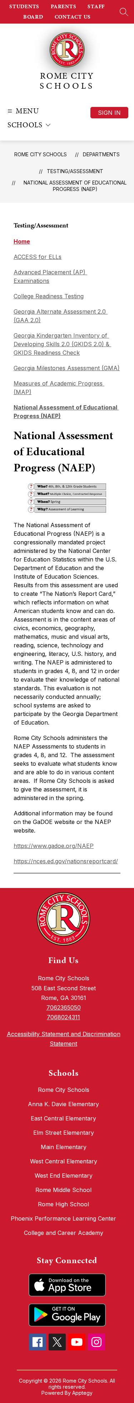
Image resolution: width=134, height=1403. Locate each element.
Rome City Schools (40, 154)
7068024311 (63, 1017)
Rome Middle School (63, 1189)
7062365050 (63, 1007)
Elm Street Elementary (63, 1132)
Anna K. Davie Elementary (63, 1104)
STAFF (96, 6)
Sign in (109, 112)
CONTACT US (73, 16)
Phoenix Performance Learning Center (63, 1218)
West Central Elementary (63, 1161)
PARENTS (63, 6)
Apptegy (82, 1393)
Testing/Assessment (75, 171)
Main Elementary (63, 1147)
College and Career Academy (63, 1232)
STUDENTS (24, 6)
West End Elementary (64, 1175)
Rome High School (63, 1204)
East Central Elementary (63, 1118)
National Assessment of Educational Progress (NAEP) (75, 186)
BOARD (33, 16)
